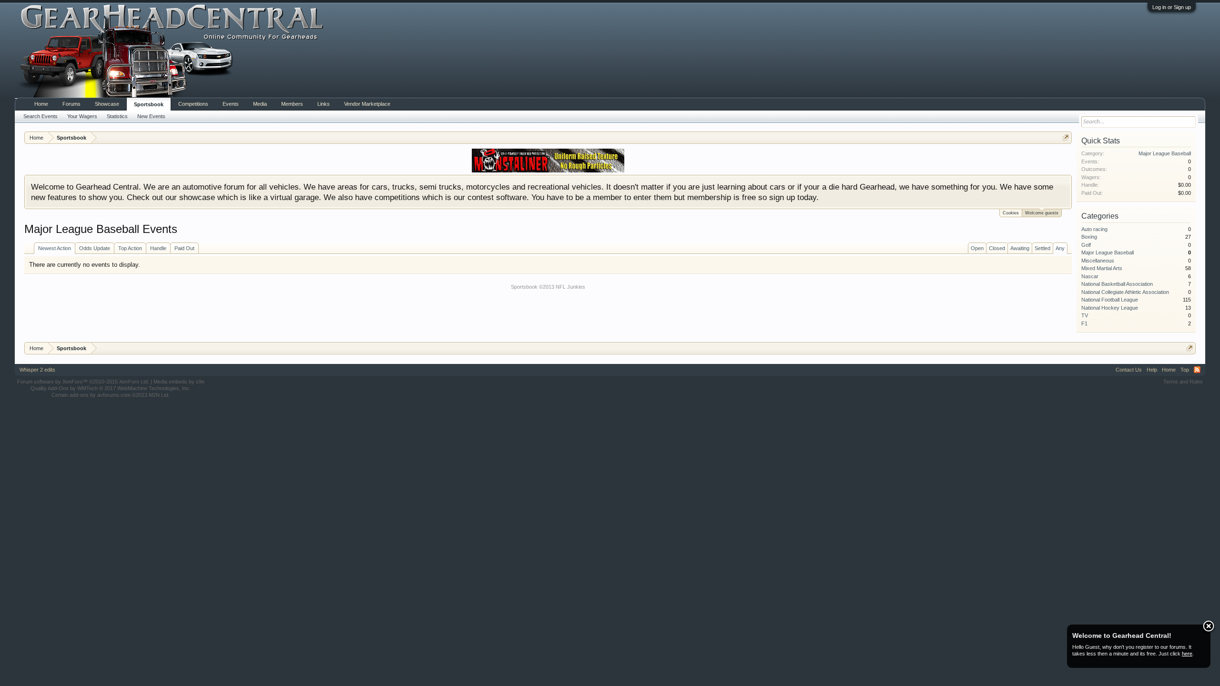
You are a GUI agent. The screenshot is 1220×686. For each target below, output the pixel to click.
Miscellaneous (1097, 260)
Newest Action (54, 248)
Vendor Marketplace (367, 104)
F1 (1084, 323)
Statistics (117, 116)
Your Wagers (82, 116)
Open (977, 248)
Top (1184, 370)
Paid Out (184, 248)
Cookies (1011, 213)
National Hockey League (1109, 308)
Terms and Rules (1183, 381)
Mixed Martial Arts (1101, 268)
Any (1060, 248)
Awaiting (1019, 248)
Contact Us (1129, 370)
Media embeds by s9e (178, 381)
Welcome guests (1041, 213)
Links (323, 104)
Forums (71, 104)
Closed (997, 248)
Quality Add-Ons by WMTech (110, 388)
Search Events (40, 116)
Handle (158, 248)
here (1187, 653)
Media (260, 104)
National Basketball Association (1117, 284)
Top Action (130, 248)
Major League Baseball (1165, 153)
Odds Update (94, 248)
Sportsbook (148, 104)
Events (231, 104)
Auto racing (1094, 229)
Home (41, 104)
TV (1084, 315)
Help (1152, 370)
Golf (1086, 245)
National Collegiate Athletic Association (1125, 292)
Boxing (1089, 237)
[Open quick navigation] (1066, 137)
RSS (1197, 369)
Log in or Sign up (1171, 7)
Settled (1042, 248)
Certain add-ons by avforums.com (110, 395)
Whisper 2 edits (37, 370)
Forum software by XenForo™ (83, 381)
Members (292, 104)
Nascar (1089, 276)
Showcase (107, 104)
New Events (151, 116)
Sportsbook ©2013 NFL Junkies (548, 287)
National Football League (1109, 300)
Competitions (193, 104)
